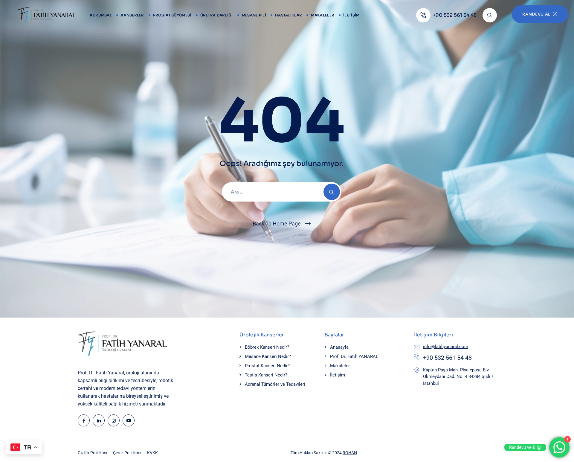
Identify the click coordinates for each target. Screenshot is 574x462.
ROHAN (350, 452)
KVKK (152, 452)
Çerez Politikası (127, 452)
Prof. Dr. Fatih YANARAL (354, 356)
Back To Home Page (277, 223)
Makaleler (322, 15)
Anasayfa (339, 347)
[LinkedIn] (99, 420)
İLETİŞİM (351, 15)
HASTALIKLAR (288, 15)
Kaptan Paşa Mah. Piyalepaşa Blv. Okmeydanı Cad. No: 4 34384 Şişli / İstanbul (458, 376)
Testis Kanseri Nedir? (266, 375)
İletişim (337, 375)
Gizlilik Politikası (92, 452)
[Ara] (490, 15)
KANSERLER (132, 15)
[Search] (331, 192)
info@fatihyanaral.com (445, 346)
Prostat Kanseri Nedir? (267, 365)
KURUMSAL (101, 15)
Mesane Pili (254, 15)
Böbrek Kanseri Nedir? (267, 347)
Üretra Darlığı (216, 15)
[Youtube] (129, 420)
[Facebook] (84, 420)
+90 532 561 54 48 (447, 357)
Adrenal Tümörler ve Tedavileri (275, 384)
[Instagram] (114, 420)
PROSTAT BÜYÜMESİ (172, 15)
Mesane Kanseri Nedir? (268, 356)
